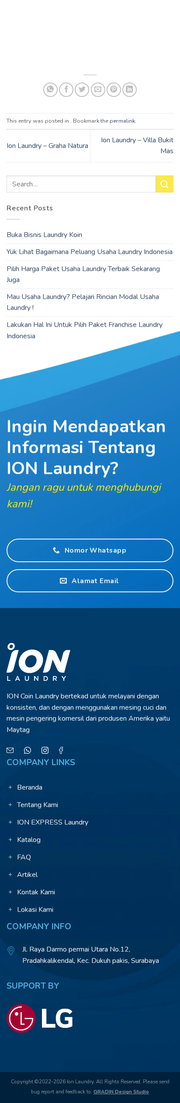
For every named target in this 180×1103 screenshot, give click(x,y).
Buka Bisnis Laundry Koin (44, 235)
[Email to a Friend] (98, 89)
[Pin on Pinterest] (114, 89)
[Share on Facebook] (66, 89)
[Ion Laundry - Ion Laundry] (90, 15)
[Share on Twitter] (82, 89)
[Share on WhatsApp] (50, 89)
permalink (122, 121)
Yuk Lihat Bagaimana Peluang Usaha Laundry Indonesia (90, 252)
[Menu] (12, 15)
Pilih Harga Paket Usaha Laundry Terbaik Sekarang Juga (83, 274)
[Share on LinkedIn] (129, 89)
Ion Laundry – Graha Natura (47, 146)
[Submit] (164, 183)
